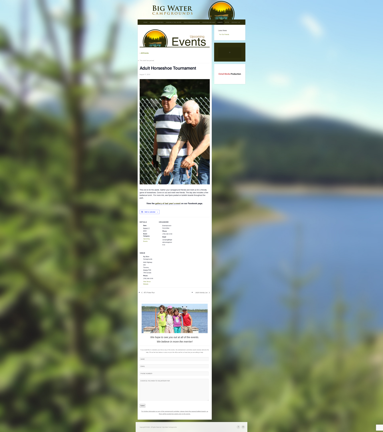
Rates (227, 22)
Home (145, 22)
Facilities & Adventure (192, 22)
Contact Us (236, 22)
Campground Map (208, 22)
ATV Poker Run (149, 292)
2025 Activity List (201, 292)
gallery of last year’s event (168, 203)
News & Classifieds (156, 22)
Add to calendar (150, 212)
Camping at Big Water (173, 22)
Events (220, 22)
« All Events (144, 53)
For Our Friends (224, 34)
